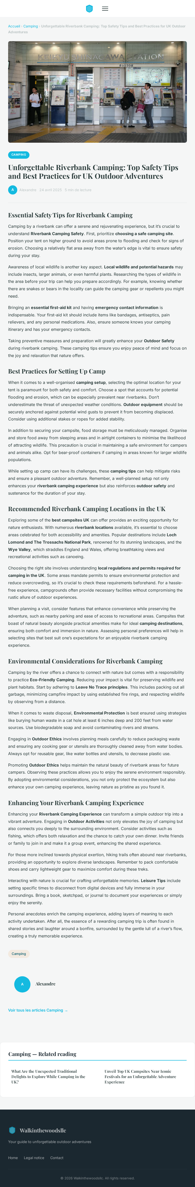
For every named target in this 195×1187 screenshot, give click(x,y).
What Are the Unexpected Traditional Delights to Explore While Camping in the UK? (48, 1077)
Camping (30, 26)
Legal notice (34, 1158)
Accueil (14, 26)
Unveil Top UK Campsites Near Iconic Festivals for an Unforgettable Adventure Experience (140, 1077)
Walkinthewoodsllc (43, 1130)
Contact (56, 1158)
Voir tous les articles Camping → (38, 1010)
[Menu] (105, 9)
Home (13, 1158)
